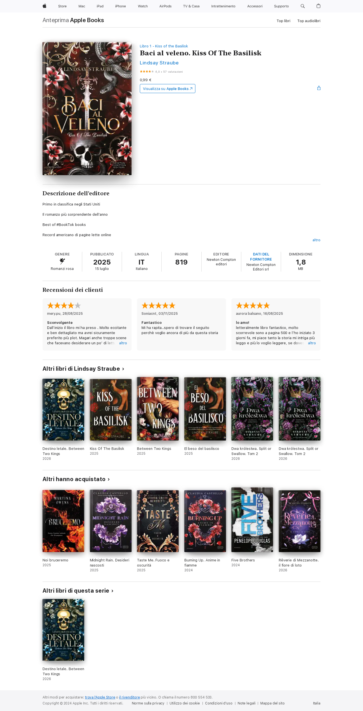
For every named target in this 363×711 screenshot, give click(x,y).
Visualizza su (165, 89)
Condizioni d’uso (219, 703)
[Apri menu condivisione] (319, 88)
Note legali (247, 703)
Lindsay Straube (159, 63)
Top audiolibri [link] (308, 21)
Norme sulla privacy (148, 703)
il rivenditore (129, 697)
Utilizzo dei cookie (185, 703)
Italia (316, 703)
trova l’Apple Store (100, 697)
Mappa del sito (272, 703)
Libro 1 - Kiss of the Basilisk (164, 46)
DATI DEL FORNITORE (261, 256)
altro (316, 240)
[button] (302, 6)
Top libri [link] (283, 21)
